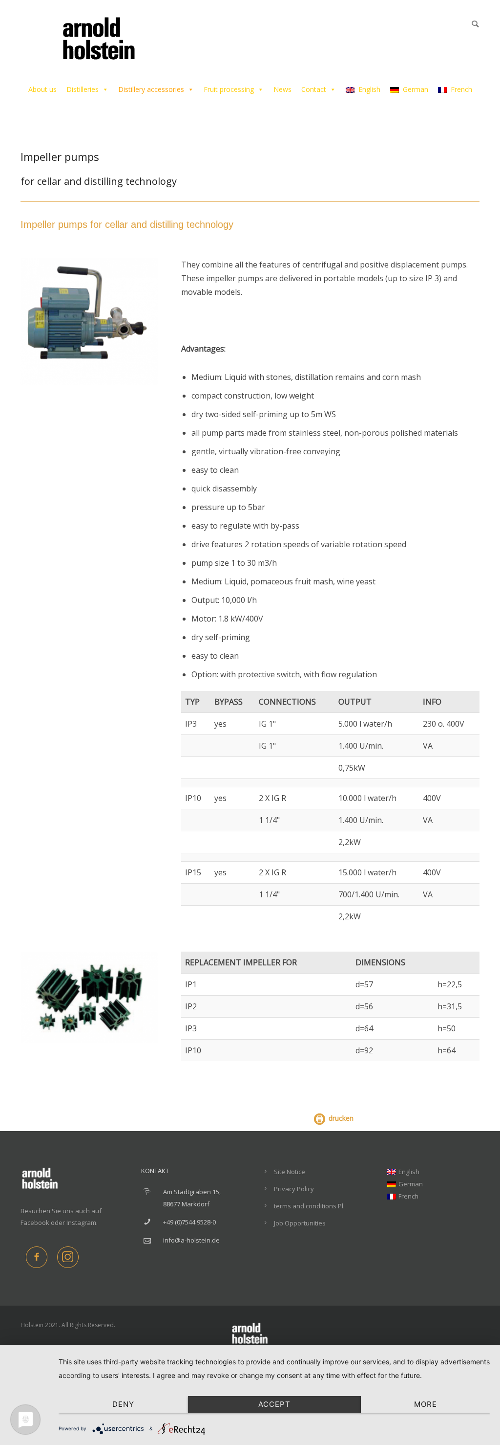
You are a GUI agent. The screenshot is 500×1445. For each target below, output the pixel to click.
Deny (123, 1404)
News (282, 89)
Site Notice (289, 1171)
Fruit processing (229, 89)
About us (42, 89)
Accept (274, 1404)
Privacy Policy (294, 1188)
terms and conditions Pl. (309, 1205)
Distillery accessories (151, 89)
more (425, 1404)
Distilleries (82, 89)
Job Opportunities (300, 1223)
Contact (313, 89)
